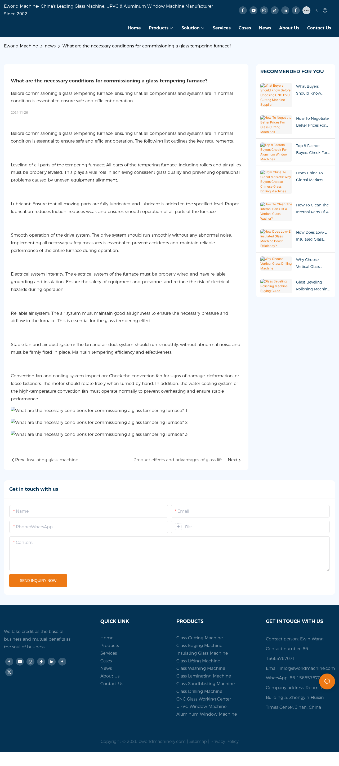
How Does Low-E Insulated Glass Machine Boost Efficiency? (311, 236)
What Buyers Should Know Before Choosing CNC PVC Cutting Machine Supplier (312, 90)
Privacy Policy (225, 741)
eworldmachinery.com (162, 741)
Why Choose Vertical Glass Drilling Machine (311, 263)
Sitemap (198, 741)
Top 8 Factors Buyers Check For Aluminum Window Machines (313, 149)
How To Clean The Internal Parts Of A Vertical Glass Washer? (312, 209)
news (50, 45)
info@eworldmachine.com (307, 668)
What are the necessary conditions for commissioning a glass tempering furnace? (147, 45)
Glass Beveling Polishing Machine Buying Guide (312, 286)
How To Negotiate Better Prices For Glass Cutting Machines (312, 122)
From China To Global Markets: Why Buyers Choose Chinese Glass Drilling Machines (310, 177)
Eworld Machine (21, 45)
